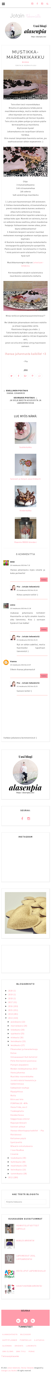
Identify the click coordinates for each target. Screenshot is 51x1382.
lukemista (31, 1346)
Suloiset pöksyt (17, 1126)
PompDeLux (25, 1340)
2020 (10, 990)
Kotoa (13, 1053)
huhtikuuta (16, 1161)
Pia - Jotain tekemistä (28, 586)
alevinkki (7, 1346)
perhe (32, 1351)
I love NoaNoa (17, 1150)
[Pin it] (32, 376)
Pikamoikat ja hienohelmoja (24, 1049)
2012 (10, 1177)
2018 (10, 998)
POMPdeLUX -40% (19, 1103)
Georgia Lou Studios (9, 1370)
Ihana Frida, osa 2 (18, 1107)
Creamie (14, 1154)
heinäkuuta (16, 1041)
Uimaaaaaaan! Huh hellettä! (23, 1057)
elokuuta (15, 1037)
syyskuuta (16, 1033)
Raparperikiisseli (18, 1122)
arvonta (19, 1346)
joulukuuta (16, 1021)
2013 (10, 1018)
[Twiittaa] (11, 376)
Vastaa (43, 580)
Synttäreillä (16, 1142)
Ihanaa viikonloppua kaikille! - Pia (27, 1130)
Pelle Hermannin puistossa (23, 1060)
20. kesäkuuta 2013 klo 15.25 (27, 640)
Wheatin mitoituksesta (21, 1146)
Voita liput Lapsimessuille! (31, 1271)
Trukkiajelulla (17, 1111)
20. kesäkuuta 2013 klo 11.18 (20, 608)
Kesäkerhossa (17, 1115)
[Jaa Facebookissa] (18, 376)
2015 (10, 1010)
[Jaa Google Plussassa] (25, 376)
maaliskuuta (17, 1165)
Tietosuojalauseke (10, 1356)
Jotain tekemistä (13, 1368)
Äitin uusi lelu (16, 1099)
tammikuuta (17, 1173)
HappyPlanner (9, 1340)
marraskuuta (17, 1025)
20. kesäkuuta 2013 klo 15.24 (27, 590)
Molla (13, 1095)
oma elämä (7, 1351)
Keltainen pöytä (18, 1138)
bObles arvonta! (25, 1240)
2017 (10, 1002)
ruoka (25, 62)
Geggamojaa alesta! (20, 1118)
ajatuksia (39, 1340)
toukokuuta (16, 1158)
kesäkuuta (16, 1045)
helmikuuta (16, 1169)
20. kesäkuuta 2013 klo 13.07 (20, 665)
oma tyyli (21, 1351)
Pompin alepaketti (19, 1064)
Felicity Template (27, 1368)
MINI (12, 561)
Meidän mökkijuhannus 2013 (23, 1068)
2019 (10, 994)
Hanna (13, 661)
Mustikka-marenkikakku (21, 1076)
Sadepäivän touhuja (19, 1087)
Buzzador (25, 1334)
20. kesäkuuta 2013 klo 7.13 (20, 565)
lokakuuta (16, 1029)
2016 (10, 1006)
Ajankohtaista (10, 1334)
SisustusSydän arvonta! (29, 1286)
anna (12, 604)
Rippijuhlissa (16, 1091)
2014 (10, 1014)
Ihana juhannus (17, 1072)
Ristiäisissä (15, 1134)
